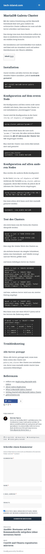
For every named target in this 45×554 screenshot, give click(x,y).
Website (6, 503)
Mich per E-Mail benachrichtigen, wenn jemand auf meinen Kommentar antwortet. (20, 512)
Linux (5, 439)
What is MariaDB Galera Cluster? (19, 389)
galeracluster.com (13, 395)
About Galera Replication (16, 387)
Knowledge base (34, 437)
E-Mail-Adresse (10, 494)
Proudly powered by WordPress (13, 551)
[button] (11, 401)
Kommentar (8, 458)
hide (11, 56)
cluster (12, 439)
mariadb (22, 439)
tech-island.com (13, 5)
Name (6, 485)
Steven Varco (21, 437)
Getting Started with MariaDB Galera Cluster (23, 392)
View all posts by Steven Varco (19, 430)
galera (17, 439)
